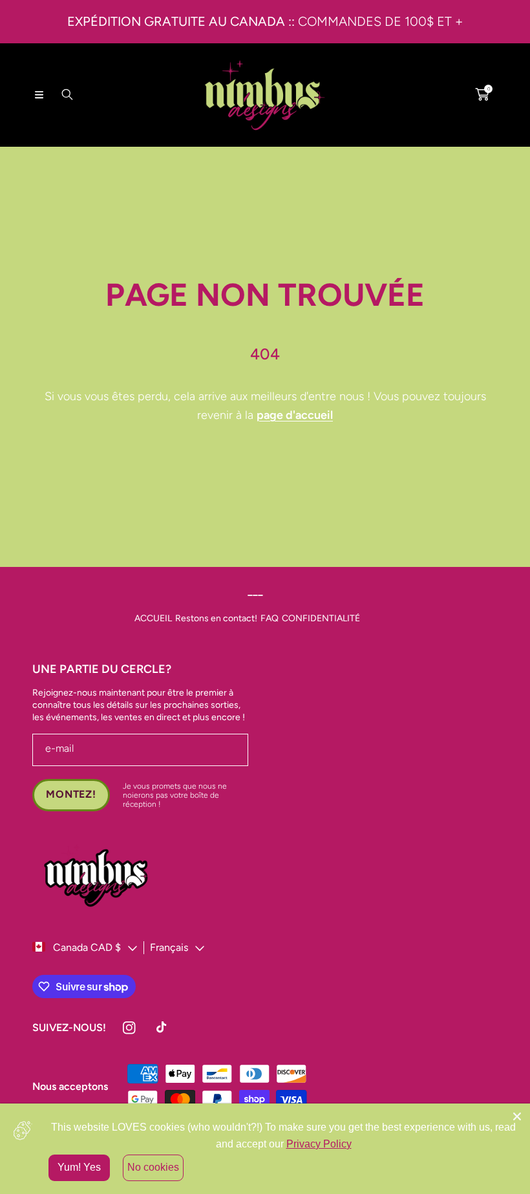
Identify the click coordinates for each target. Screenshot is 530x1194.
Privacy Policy (319, 1143)
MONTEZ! (71, 794)
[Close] (517, 1116)
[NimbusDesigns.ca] (265, 95)
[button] (39, 94)
